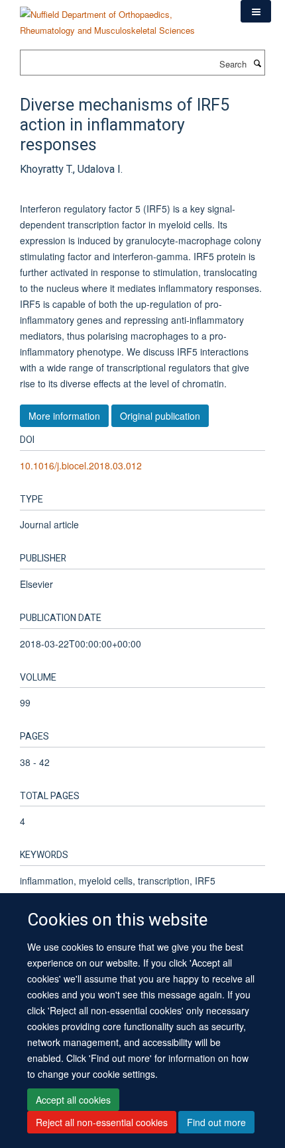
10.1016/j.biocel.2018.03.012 (81, 465)
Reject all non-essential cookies (102, 1122)
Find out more (216, 1122)
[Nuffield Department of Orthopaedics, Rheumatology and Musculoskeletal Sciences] (120, 17)
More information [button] (64, 415)
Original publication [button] (160, 415)
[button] (256, 11)
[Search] (257, 63)
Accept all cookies (73, 1099)
